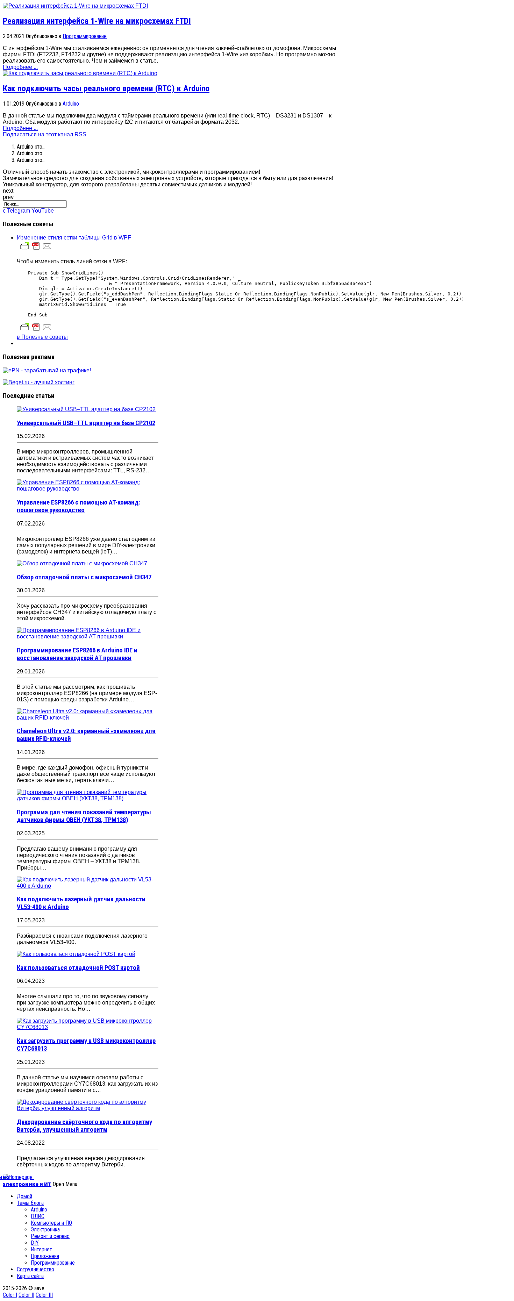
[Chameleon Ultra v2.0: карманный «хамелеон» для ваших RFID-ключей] (87, 718)
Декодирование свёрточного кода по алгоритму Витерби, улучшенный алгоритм (84, 1126)
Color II (26, 1295)
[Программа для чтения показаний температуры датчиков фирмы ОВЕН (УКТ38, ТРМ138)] (87, 798)
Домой (24, 1196)
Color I (10, 1295)
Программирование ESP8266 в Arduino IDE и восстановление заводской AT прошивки (77, 654)
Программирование (85, 36)
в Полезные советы (42, 337)
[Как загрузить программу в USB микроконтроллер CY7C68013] (87, 1027)
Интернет (41, 1249)
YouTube (42, 211)
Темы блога (30, 1203)
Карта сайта (30, 1276)
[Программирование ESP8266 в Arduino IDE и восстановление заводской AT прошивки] (87, 636)
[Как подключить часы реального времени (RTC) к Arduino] (80, 73)
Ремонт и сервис (50, 1236)
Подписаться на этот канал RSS (44, 134)
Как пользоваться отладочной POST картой (78, 968)
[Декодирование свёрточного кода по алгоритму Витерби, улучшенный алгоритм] (87, 1108)
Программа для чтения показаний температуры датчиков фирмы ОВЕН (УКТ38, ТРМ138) (84, 816)
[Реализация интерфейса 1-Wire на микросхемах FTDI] (75, 6)
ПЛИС (37, 1216)
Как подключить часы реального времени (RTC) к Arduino (106, 88)
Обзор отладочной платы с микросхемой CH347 (84, 577)
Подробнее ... (20, 67)
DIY (35, 1242)
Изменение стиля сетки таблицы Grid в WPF (74, 238)
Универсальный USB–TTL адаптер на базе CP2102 (86, 423)
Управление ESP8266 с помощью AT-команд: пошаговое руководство (78, 506)
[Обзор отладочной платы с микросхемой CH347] (82, 563)
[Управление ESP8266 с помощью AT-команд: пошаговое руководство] (87, 489)
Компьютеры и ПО (51, 1223)
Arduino (71, 103)
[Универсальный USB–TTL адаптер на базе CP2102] (86, 409)
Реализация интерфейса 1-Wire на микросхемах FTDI (97, 21)
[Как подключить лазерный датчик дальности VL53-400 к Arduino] (87, 886)
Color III (44, 1295)
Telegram (18, 211)
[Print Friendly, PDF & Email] (36, 249)
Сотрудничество (35, 1269)
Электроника (45, 1229)
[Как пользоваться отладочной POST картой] (76, 954)
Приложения (45, 1256)
